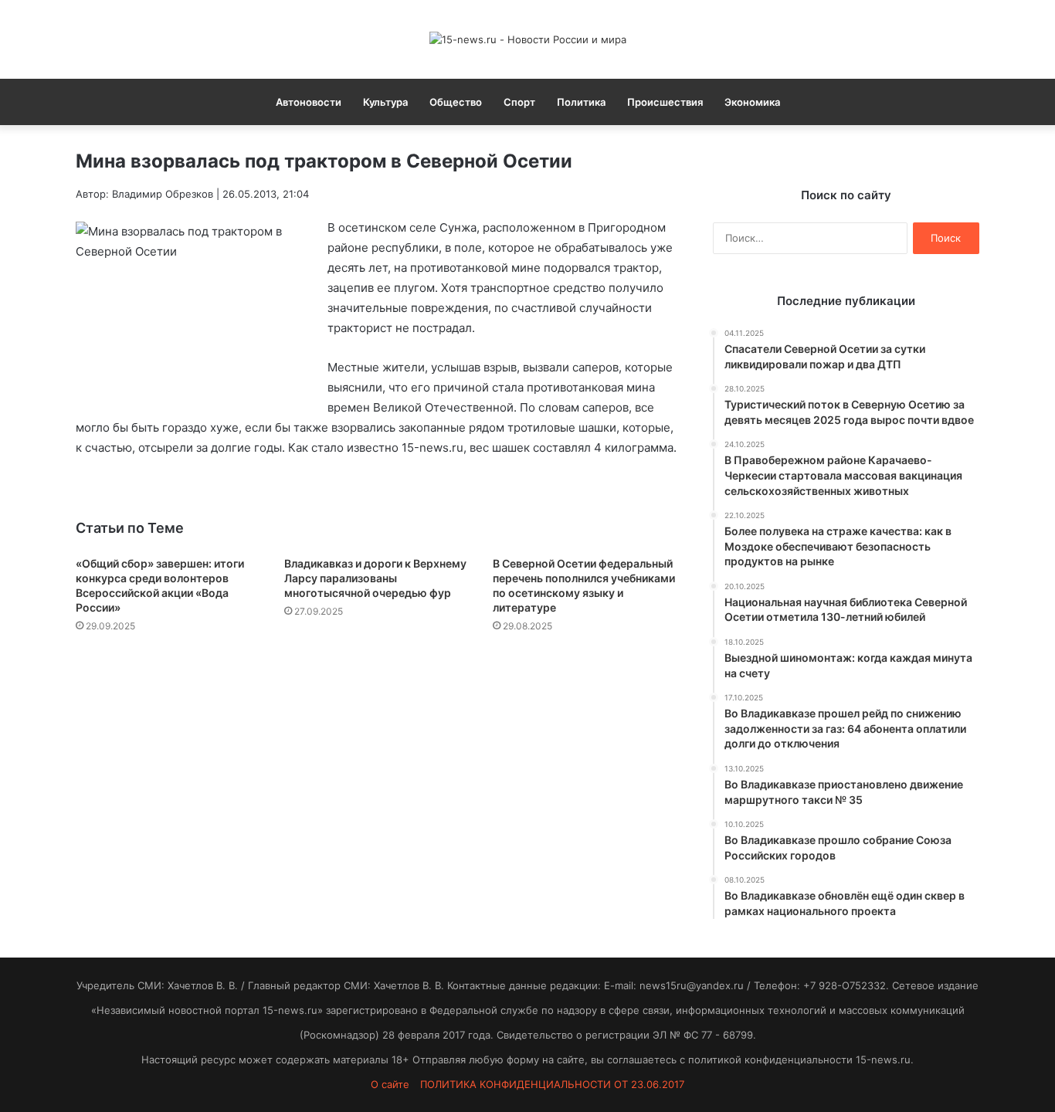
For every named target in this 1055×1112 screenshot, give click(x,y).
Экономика (752, 102)
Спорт (519, 102)
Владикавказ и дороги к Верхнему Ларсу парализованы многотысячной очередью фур (375, 578)
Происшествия (665, 102)
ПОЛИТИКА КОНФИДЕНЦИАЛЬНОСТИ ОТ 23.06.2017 (552, 1084)
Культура (385, 102)
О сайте (390, 1084)
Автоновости (308, 102)
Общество (455, 102)
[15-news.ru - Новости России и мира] (527, 39)
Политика (581, 102)
